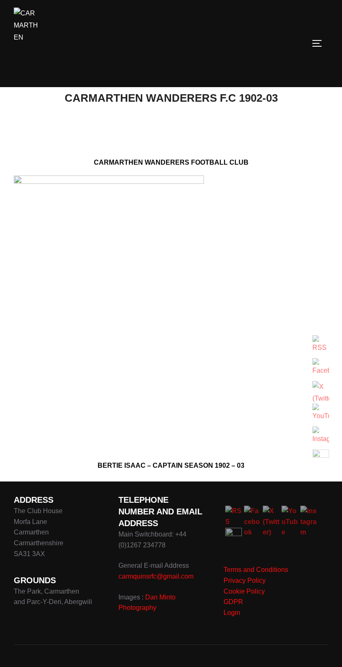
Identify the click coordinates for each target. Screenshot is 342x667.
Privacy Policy (245, 580)
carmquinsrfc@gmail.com (156, 576)
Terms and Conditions (256, 569)
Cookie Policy (244, 591)
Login (232, 612)
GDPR (233, 601)
